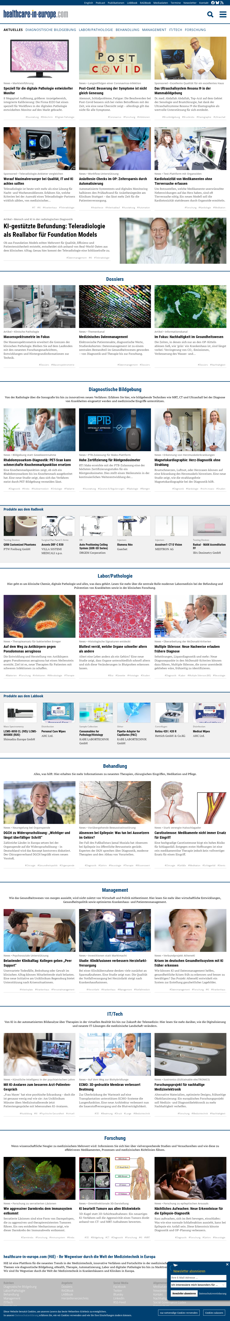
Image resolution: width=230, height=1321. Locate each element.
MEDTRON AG (164, 549)
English (88, 2)
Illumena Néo (125, 544)
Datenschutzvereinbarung (212, 1293)
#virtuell (70, 1113)
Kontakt (203, 2)
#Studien (220, 488)
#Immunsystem (57, 1237)
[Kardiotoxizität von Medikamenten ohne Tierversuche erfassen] (190, 148)
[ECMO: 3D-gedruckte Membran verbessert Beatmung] (115, 1054)
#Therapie (69, 675)
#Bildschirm (47, 117)
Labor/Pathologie (96, 30)
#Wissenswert (143, 865)
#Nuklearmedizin (40, 488)
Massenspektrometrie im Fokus (27, 337)
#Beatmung (106, 1113)
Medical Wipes (201, 731)
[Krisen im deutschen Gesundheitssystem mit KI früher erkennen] (190, 930)
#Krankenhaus (50, 207)
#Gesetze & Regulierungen (111, 488)
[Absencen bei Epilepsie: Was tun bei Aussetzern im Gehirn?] (115, 802)
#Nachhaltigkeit (217, 364)
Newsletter (190, 2)
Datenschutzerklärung (27, 1315)
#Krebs (25, 488)
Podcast (100, 2)
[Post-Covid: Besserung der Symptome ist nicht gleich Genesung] (115, 58)
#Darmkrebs (27, 1237)
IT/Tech (175, 30)
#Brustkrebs (188, 117)
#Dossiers (44, 364)
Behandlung (127, 30)
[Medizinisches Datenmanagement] (115, 306)
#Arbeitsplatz (26, 989)
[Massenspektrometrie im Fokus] (39, 306)
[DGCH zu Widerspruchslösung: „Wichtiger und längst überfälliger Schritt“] (39, 802)
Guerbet (122, 549)
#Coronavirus (114, 117)
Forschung (195, 30)
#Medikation (219, 207)
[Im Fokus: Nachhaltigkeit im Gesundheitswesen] (190, 306)
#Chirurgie (30, 865)
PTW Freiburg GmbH (17, 549)
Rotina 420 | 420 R (165, 731)
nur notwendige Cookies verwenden (179, 1312)
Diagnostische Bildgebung (51, 30)
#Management (125, 989)
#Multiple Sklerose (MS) (199, 675)
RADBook (145, 2)
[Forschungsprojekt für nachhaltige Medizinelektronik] (190, 1054)
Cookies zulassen (214, 1312)
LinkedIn (118, 1298)
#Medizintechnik (142, 1113)
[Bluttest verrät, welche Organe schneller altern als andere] (115, 616)
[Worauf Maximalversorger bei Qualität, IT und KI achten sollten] (39, 148)
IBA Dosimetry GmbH (207, 553)
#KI (39, 207)
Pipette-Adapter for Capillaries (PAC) (128, 733)
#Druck (118, 1113)
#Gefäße (181, 865)
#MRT (147, 1237)
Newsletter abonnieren (189, 1271)
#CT (107, 1237)
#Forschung (129, 117)
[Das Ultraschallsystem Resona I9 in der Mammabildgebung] (190, 58)
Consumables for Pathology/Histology (91, 733)
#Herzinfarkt (93, 989)
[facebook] (213, 3)
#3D (97, 1113)
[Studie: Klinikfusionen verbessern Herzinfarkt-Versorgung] (115, 930)
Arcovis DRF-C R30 (52, 544)
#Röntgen (145, 488)
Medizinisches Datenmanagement (103, 337)
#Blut (110, 675)
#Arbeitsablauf (112, 207)
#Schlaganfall (209, 865)
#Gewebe (120, 675)
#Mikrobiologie (54, 675)
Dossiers (115, 279)
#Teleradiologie (66, 207)
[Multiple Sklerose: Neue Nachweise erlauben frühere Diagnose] (190, 616)
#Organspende (67, 865)
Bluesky (118, 1294)
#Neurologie (219, 675)
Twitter (117, 1291)
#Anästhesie (97, 207)
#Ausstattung (32, 117)
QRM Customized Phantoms (20, 544)
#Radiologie (132, 488)
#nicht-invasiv (207, 488)
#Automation (143, 207)
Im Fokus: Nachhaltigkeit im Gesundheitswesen (189, 337)
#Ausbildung (26, 1113)
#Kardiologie (205, 207)
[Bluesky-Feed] (217, 3)
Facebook (119, 1287)
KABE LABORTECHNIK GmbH (94, 741)
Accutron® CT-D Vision (168, 544)
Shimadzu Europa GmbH (19, 739)
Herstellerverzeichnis (74, 1298)
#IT (33, 207)
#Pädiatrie (69, 488)
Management (154, 30)
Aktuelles (13, 30)
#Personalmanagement (62, 989)
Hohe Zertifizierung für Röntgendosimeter (109, 460)
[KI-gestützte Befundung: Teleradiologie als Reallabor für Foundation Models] (172, 241)
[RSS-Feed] (222, 3)
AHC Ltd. (47, 736)
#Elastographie (204, 117)
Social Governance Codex (169, 1302)
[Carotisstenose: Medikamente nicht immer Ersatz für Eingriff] (190, 802)
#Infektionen (143, 117)
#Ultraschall (219, 117)
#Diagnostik (14, 488)
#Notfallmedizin (142, 989)
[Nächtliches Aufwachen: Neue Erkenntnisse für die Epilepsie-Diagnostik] (190, 1178)
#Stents (221, 865)
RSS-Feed (119, 1302)
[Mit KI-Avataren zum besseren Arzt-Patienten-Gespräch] (39, 1054)
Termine (176, 2)
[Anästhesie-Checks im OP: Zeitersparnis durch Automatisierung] (115, 148)
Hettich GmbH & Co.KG (170, 736)
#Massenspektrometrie (62, 364)
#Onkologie (56, 488)
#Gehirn (102, 865)
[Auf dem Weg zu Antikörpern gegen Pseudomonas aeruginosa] (39, 616)
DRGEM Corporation (92, 553)
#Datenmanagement (76, 257)
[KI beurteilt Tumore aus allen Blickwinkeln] (115, 1178)
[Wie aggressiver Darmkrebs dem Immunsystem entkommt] (39, 1178)
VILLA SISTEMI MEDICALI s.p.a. (52, 551)
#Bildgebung (97, 1237)
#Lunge (127, 1113)
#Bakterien (11, 675)
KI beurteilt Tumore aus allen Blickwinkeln (109, 1208)
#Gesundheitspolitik (48, 865)
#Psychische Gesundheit (52, 1113)
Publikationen (116, 2)
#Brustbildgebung (171, 117)
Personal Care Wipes (54, 731)
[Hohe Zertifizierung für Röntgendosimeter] (115, 429)
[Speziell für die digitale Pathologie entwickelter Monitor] (39, 58)
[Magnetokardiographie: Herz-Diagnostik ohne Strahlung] (190, 429)
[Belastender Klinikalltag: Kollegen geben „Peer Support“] (39, 930)
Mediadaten (160, 2)
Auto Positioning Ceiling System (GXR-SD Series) (93, 546)
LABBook (132, 2)
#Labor (181, 675)
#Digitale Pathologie (64, 117)
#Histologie (133, 675)
